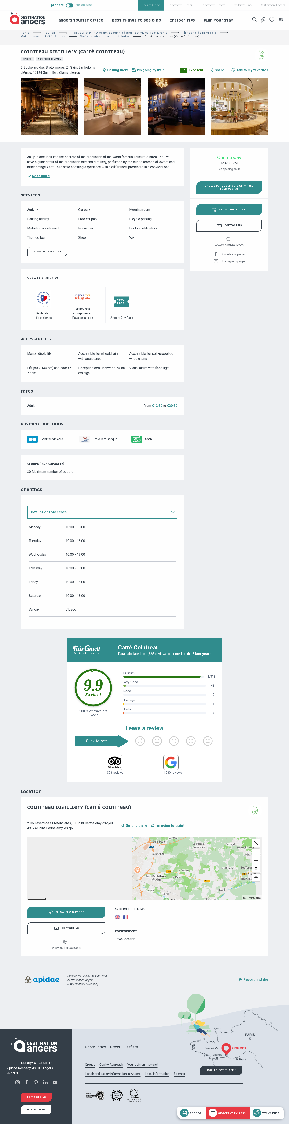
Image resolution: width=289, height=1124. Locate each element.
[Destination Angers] (28, 18)
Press (115, 1047)
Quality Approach (111, 1065)
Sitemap (179, 1074)
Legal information (157, 1074)
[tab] (98, 512)
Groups (90, 1065)
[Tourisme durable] (263, 22)
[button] (255, 20)
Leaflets (131, 1047)
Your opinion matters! (142, 1065)
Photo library (95, 1047)
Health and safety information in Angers (113, 1074)
